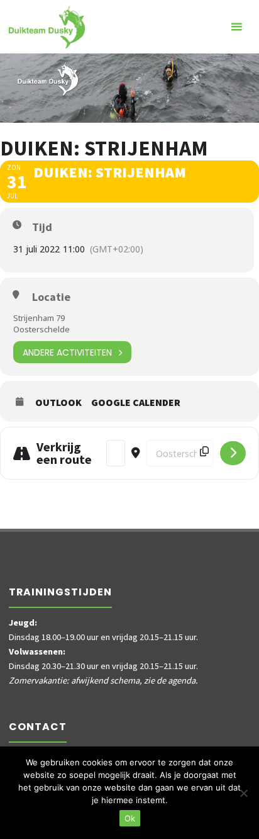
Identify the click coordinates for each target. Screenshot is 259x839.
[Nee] (243, 793)
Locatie (51, 297)
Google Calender (135, 402)
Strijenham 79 (39, 318)
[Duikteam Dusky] (47, 26)
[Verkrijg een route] (233, 453)
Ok (129, 818)
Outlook (58, 402)
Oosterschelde (41, 329)
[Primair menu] (236, 26)
